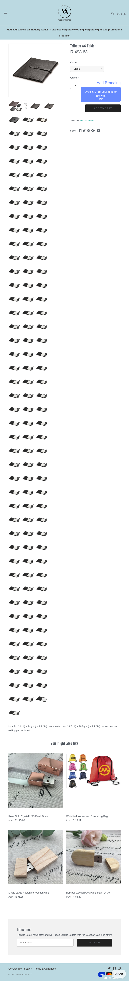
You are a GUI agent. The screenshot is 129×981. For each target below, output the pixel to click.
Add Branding (109, 83)
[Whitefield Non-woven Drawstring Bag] (93, 780)
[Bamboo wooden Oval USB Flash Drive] (93, 857)
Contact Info (15, 968)
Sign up (94, 942)
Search (28, 968)
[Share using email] (98, 130)
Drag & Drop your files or (101, 93)
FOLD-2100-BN (87, 120)
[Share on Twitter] (84, 130)
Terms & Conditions (45, 968)
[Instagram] (119, 968)
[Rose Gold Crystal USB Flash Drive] (35, 780)
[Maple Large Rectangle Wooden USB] (35, 857)
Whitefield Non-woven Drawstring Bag (87, 816)
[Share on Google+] (93, 130)
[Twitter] (109, 968)
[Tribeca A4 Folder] (35, 70)
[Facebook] (114, 968)
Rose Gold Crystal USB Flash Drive (28, 816)
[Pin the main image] (88, 130)
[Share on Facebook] (80, 130)
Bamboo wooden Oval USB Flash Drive (88, 892)
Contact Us (115, 978)
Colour (73, 62)
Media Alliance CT (24, 974)
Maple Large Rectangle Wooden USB (28, 892)
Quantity (74, 77)
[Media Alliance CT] (64, 12)
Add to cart (103, 108)
